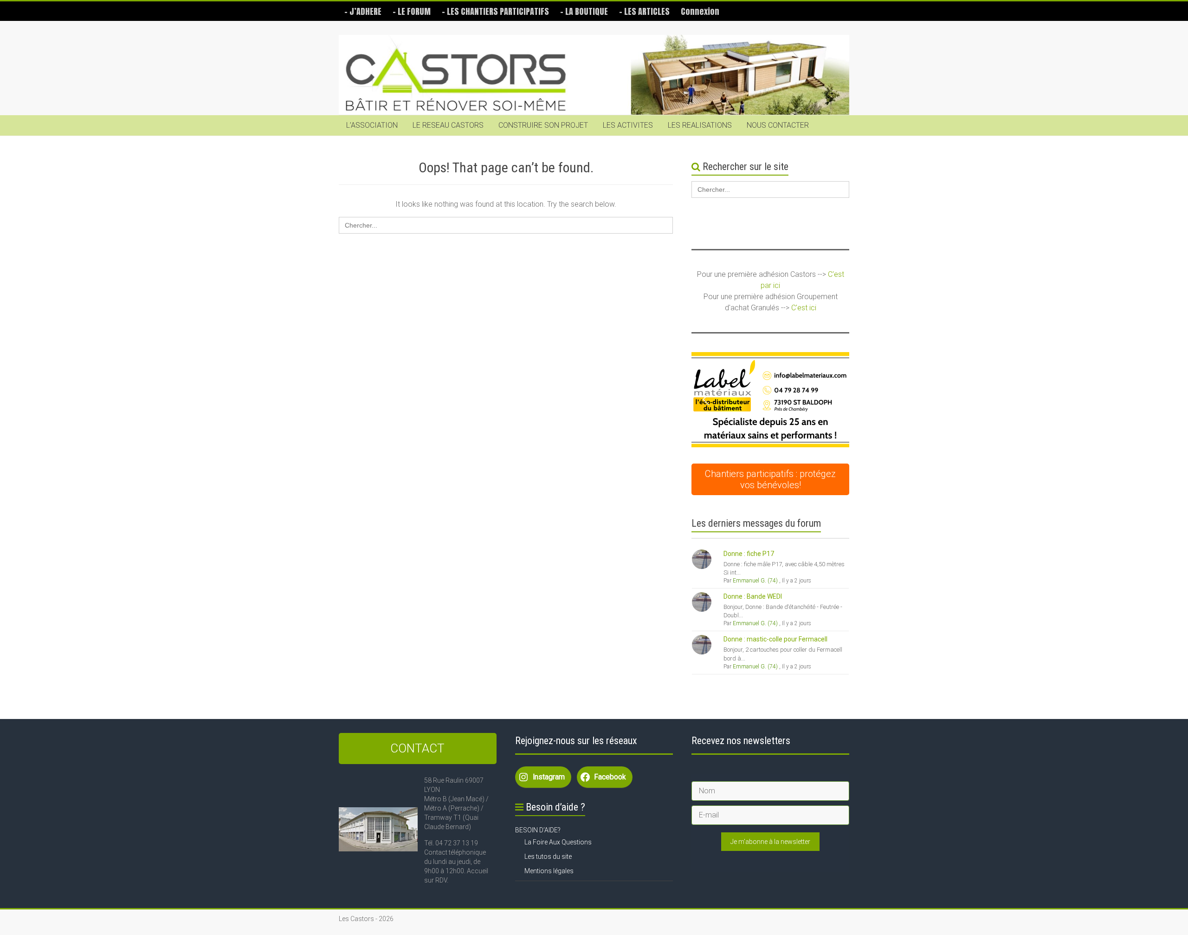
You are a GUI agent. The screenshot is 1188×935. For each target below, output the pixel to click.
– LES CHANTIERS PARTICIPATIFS (495, 11)
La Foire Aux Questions (558, 842)
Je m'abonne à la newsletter (770, 841)
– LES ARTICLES (644, 11)
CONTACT (417, 748)
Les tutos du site (548, 856)
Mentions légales (549, 871)
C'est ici (803, 307)
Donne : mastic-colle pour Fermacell (775, 639)
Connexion (700, 11)
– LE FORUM (412, 11)
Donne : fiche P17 (748, 553)
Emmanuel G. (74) (755, 580)
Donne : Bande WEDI (752, 596)
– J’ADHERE (362, 11)
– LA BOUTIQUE (584, 11)
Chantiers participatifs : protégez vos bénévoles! (770, 479)
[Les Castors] (594, 75)
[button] (774, 399)
